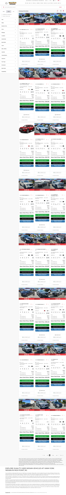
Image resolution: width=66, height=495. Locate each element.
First (44, 455)
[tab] (3, 11)
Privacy (38, 492)
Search (60, 7)
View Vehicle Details (27, 53)
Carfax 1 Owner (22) (6, 16)
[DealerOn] (7, 492)
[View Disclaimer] (28, 38)
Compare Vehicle (24, 64)
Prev (47, 455)
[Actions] (33, 29)
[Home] (25, 3)
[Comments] (33, 38)
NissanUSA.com (45, 492)
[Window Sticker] (48, 37)
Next (53, 455)
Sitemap (41, 492)
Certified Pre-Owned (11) (7, 14)
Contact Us (35, 492)
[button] (34, 19)
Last (57, 455)
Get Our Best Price (26, 50)
